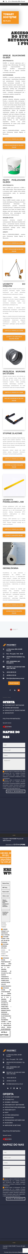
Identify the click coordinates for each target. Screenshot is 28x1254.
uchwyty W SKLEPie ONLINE (14, 535)
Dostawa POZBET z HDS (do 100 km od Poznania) (5, 939)
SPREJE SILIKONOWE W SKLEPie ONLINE (14, 146)
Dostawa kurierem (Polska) (4, 946)
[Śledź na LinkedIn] (15, 690)
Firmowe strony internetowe (14, 1252)
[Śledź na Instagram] (14, 1088)
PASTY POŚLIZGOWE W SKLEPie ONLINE (14, 250)
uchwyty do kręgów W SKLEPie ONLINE (14, 337)
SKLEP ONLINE (14, 683)
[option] (14, 629)
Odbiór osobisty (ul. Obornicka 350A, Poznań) (5, 932)
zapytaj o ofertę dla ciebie (14, 139)
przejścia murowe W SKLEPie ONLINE (14, 399)
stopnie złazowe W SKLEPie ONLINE (14, 466)
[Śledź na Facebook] (10, 690)
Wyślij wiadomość (15, 791)
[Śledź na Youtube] (18, 690)
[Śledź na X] (20, 1088)
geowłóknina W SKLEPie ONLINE (14, 612)
